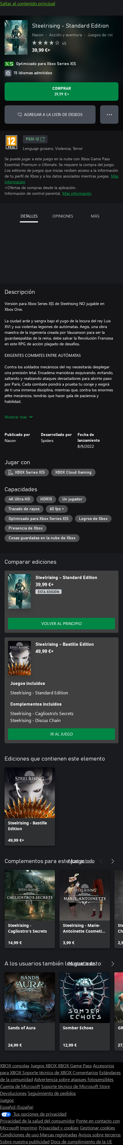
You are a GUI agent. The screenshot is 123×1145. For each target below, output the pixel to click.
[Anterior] (101, 861)
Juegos (7, 1100)
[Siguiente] (112, 861)
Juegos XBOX (44, 1065)
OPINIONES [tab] (62, 216)
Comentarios (85, 1072)
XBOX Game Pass (75, 1065)
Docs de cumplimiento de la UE (81, 1141)
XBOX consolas (14, 1065)
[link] (30, 806)
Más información (77, 193)
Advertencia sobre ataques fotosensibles (74, 1079)
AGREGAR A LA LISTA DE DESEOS (53, 114)
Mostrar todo (81, 861)
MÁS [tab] (95, 216)
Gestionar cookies (97, 1128)
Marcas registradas (58, 1134)
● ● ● (109, 114)
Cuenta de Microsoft (20, 1086)
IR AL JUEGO (61, 734)
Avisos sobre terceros (99, 1134)
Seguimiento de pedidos (52, 1093)
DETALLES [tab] (29, 216)
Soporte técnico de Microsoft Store (75, 1086)
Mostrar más (16, 417)
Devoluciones (13, 1093)
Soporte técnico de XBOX (47, 1072)
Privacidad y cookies (59, 1128)
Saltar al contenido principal (27, 3)
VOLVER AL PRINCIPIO (61, 623)
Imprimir (28, 1128)
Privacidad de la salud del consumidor (37, 1121)
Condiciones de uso (20, 1134)
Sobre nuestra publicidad (24, 1141)
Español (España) (16, 1107)
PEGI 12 (32, 139)
